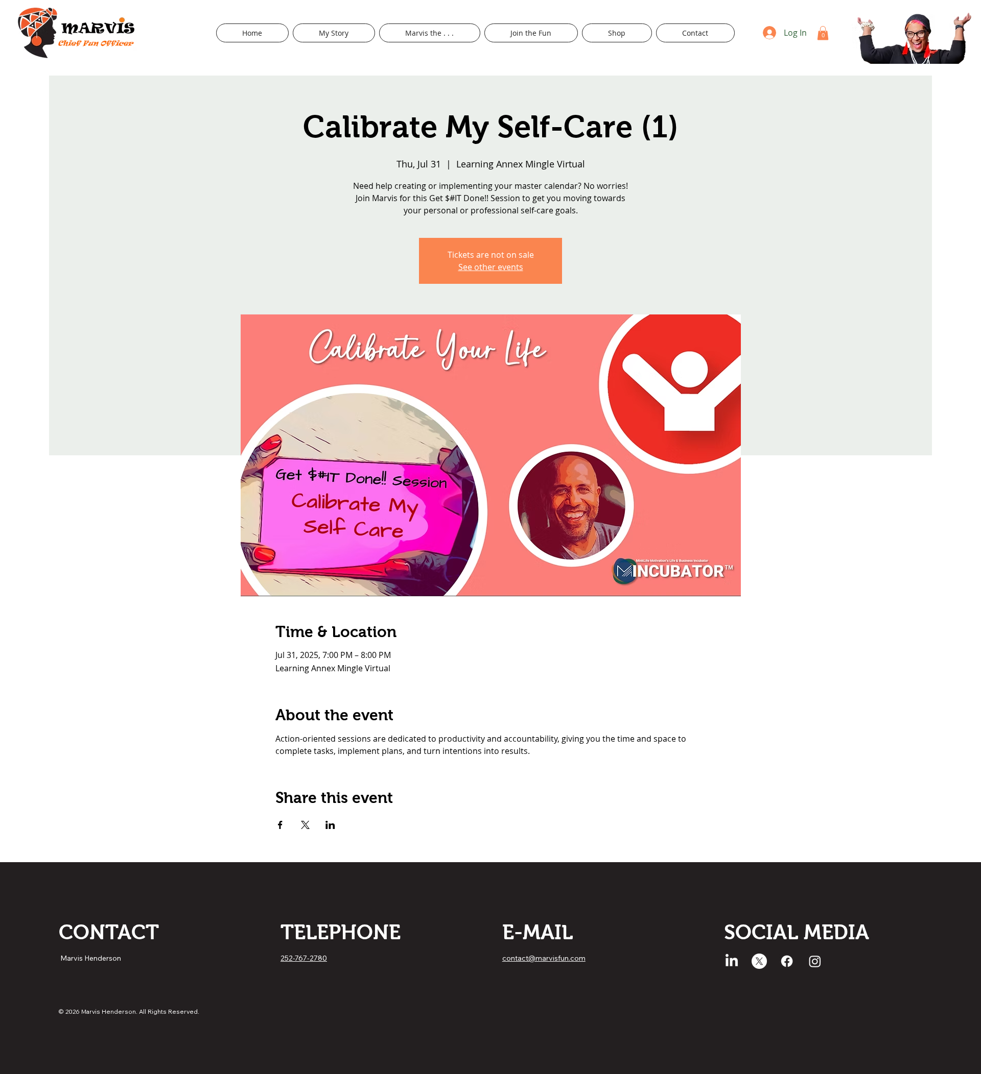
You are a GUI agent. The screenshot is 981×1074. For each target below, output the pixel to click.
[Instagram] (815, 961)
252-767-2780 (304, 958)
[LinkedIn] (731, 961)
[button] (429, 32)
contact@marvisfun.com (544, 958)
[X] (759, 961)
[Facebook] (787, 961)
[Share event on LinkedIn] (330, 825)
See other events (490, 267)
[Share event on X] (305, 825)
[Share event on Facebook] (280, 825)
